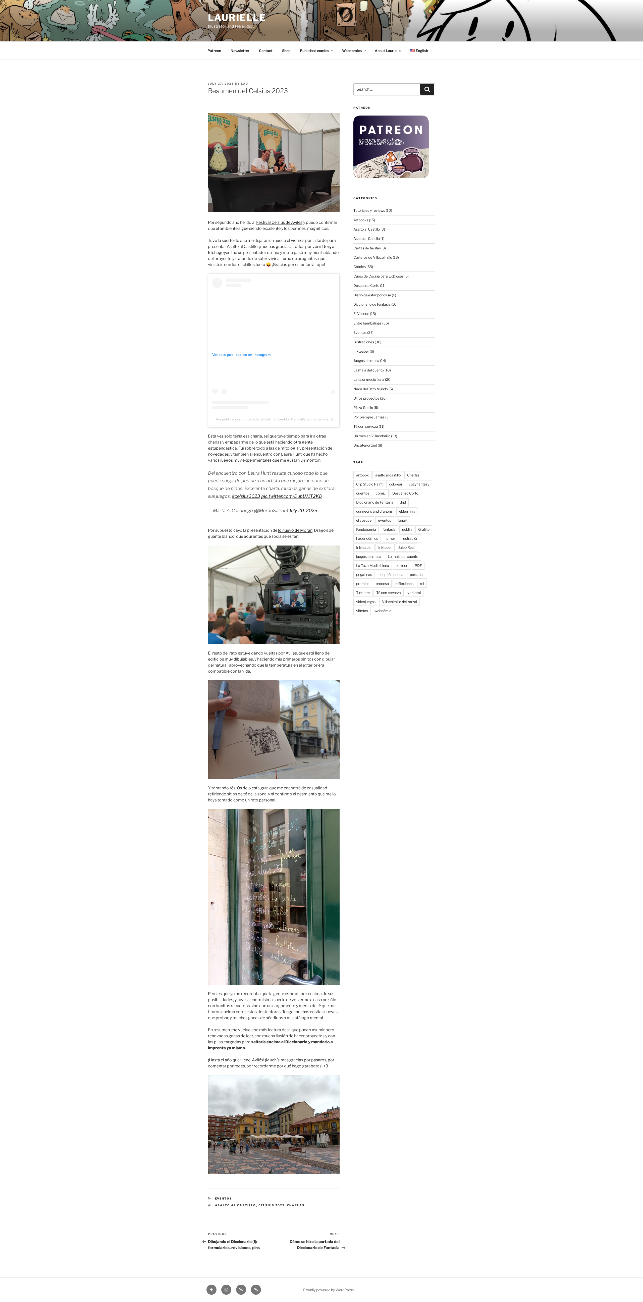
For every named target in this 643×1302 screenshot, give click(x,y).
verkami (414, 592)
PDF (418, 565)
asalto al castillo (235, 1205)
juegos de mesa (368, 556)
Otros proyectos (366, 398)
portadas (417, 574)
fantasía (389, 529)
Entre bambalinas (367, 323)
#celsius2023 (246, 496)
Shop (286, 50)
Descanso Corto (366, 285)
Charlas (296, 1205)
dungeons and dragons (374, 511)
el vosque (363, 520)
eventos (384, 520)
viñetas (362, 611)
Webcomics (352, 50)
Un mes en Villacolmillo (371, 436)
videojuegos (366, 602)
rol (422, 583)
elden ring (407, 511)
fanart (402, 520)
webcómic (382, 611)
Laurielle (237, 17)
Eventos (223, 1198)
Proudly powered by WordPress (328, 1290)
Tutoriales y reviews (369, 210)
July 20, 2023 (303, 510)
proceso (382, 583)
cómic (381, 493)
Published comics (314, 50)
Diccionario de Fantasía (372, 304)
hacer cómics (367, 538)
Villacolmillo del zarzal (399, 602)
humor (390, 538)
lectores (273, 1011)
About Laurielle (388, 50)
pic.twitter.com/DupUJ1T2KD (291, 496)
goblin (407, 529)
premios (362, 583)
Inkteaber (361, 351)
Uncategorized (365, 445)
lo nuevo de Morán (295, 530)
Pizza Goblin (363, 407)
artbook (362, 475)
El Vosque (361, 313)
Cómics (359, 266)
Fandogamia (366, 529)
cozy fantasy (419, 484)
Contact (266, 50)
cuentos (362, 493)
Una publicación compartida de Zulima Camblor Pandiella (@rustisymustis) (274, 419)
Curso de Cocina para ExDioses (378, 276)
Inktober (385, 547)
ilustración (410, 538)
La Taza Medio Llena (372, 565)
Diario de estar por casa (372, 295)
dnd (403, 502)
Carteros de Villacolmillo (372, 257)
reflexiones (404, 583)
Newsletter (240, 50)
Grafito (424, 529)
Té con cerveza (365, 426)
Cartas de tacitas (367, 248)
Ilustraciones (363, 342)
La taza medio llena (368, 379)
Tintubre (363, 592)
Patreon (214, 50)
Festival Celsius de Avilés (279, 222)
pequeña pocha (391, 574)
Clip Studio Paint (369, 484)
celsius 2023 (271, 1205)
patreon (402, 565)
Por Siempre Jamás (369, 417)
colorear (395, 484)
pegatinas (364, 574)
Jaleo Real (406, 547)
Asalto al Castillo (366, 229)
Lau (244, 83)
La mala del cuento (368, 370)
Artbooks (360, 220)
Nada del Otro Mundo (370, 389)
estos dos (255, 1011)
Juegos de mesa (366, 360)
